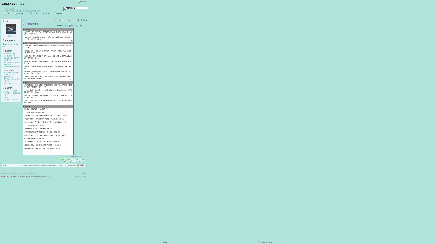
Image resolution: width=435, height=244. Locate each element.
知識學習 (73, 157)
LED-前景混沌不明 (9, 56)
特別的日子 (7, 97)
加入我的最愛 (26, 11)
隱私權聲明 (42, 177)
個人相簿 (34, 13)
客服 (48, 177)
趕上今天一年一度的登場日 (12, 99)
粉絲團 (165, 242)
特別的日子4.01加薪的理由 (12, 93)
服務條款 (27, 177)
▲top (84, 173)
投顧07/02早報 (8, 77)
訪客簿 (47, 13)
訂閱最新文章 (35, 11)
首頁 (7, 13)
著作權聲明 (34, 177)
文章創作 (20, 13)
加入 (263, 242)
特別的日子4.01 (8, 95)
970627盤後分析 (9, 83)
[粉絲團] (162, 241)
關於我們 (13, 177)
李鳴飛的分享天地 (9, 4)
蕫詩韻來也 (11, 36)
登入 (259, 242)
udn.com (83, 176)
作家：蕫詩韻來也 (10, 9)
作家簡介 (60, 13)
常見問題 (20, 177)
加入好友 (7, 11)
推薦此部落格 (16, 11)
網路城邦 (83, 1)
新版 (23, 4)
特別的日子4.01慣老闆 (10, 91)
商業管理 (79, 157)
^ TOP (70, 41)
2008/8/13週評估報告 (10, 54)
